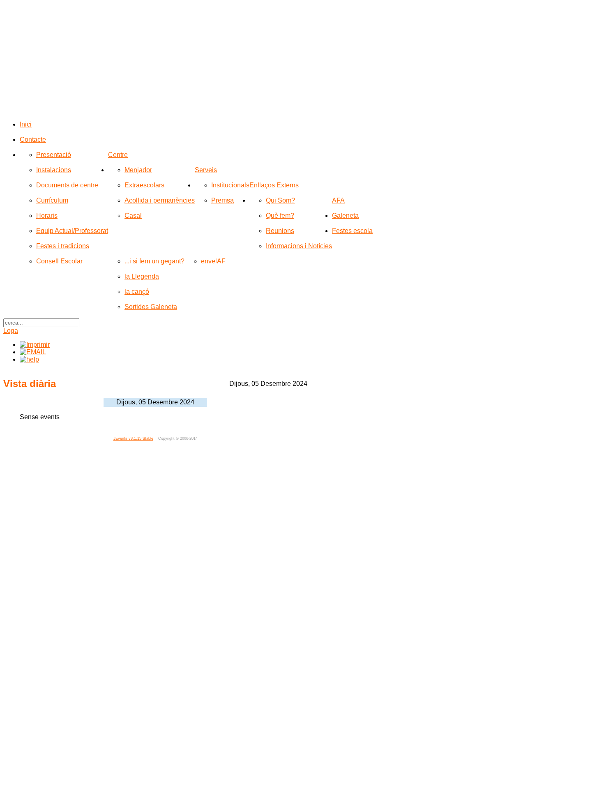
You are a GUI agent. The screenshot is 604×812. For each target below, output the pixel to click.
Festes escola (352, 230)
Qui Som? (280, 200)
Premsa (222, 200)
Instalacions (53, 169)
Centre (118, 154)
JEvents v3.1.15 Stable (133, 438)
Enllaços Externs (274, 185)
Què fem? (280, 215)
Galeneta (345, 215)
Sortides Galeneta (150, 306)
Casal (133, 215)
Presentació (53, 154)
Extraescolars (144, 185)
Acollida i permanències (159, 200)
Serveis (206, 169)
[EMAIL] (33, 351)
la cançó (136, 291)
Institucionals (230, 185)
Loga (10, 330)
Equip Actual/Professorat (72, 230)
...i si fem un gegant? (154, 261)
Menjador (138, 169)
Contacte (33, 139)
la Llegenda (141, 276)
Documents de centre (67, 185)
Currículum (52, 200)
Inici (26, 124)
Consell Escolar (59, 261)
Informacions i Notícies (299, 245)
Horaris (47, 215)
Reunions (280, 230)
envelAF (213, 261)
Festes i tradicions (62, 245)
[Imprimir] (35, 344)
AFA (338, 200)
